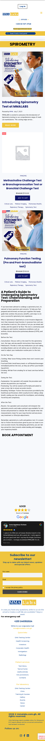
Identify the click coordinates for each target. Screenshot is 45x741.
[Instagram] (21, 735)
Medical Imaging (20, 204)
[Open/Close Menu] (41, 13)
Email (4, 579)
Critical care (8, 204)
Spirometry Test (31, 207)
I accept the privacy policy (14, 587)
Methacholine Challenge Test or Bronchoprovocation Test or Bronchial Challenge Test (22, 184)
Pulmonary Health (35, 204)
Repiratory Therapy (16, 207)
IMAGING (23, 176)
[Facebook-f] (24, 735)
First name (6, 572)
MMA (11, 111)
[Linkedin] (27, 735)
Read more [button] (6, 543)
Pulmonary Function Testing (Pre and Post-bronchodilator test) (22, 262)
